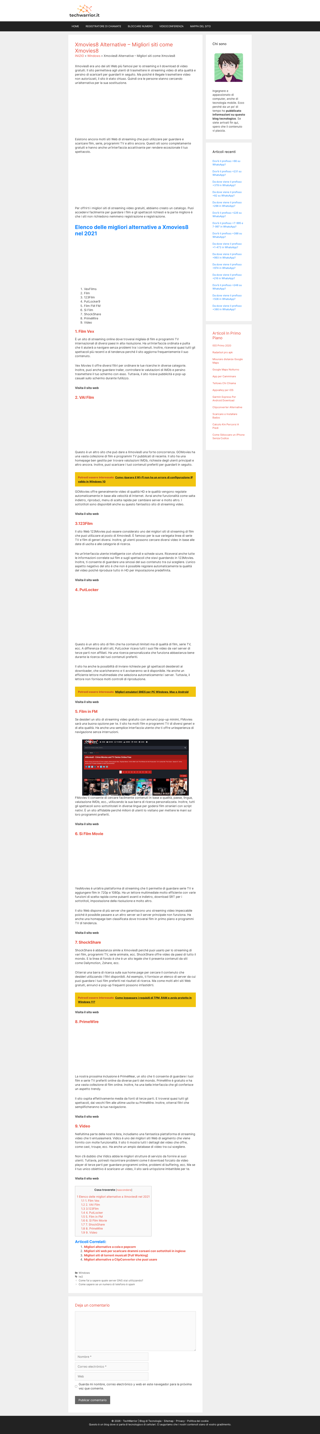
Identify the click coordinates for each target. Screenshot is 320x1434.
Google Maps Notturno (225, 369)
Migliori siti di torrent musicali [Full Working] (116, 1255)
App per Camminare (224, 376)
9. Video (89, 1232)
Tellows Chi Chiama (224, 383)
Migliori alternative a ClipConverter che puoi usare (120, 1259)
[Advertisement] (135, 113)
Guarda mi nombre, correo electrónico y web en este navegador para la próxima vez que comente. (135, 1386)
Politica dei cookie (198, 1420)
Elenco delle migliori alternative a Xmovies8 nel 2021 (113, 1196)
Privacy (180, 1420)
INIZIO (79, 56)
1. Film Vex (90, 1200)
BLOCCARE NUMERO (140, 26)
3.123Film (90, 1208)
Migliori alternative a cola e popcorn (110, 1247)
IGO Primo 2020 (221, 345)
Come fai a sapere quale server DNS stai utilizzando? (111, 1280)
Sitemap (169, 1420)
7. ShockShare (93, 1224)
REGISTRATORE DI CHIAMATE (103, 26)
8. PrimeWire (92, 1228)
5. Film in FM (92, 1216)
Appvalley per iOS (223, 390)
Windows (93, 56)
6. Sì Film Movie (94, 1220)
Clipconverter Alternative (227, 407)
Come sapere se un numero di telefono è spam (107, 1284)
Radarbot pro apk (222, 352)
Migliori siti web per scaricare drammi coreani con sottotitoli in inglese (135, 1251)
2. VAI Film (90, 1204)
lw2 (81, 1276)
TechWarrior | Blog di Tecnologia (142, 1420)
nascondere (124, 1189)
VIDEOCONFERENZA (171, 26)
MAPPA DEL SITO (200, 26)
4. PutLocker (92, 1212)
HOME (75, 26)
